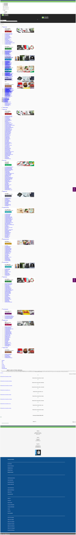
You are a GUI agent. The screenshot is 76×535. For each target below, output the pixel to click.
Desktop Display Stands (8, 132)
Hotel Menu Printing (7, 179)
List (2, 372)
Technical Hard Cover (8, 204)
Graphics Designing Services (8, 178)
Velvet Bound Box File (8, 104)
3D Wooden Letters (7, 117)
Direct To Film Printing (8, 292)
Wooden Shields (7, 105)
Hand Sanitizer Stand (7, 142)
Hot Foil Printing (7, 200)
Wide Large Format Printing (8, 69)
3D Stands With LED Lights (8, 116)
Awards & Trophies (7, 269)
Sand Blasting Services (8, 153)
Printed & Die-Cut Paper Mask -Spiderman (38, 382)
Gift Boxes (6, 225)
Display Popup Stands (8, 60)
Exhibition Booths (7, 137)
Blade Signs (6, 121)
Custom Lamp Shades (8, 214)
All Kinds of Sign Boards (8, 37)
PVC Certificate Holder (8, 201)
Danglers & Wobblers (7, 58)
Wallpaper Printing (7, 68)
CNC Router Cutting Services (9, 41)
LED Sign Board (7, 147)
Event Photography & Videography (9, 316)
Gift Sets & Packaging (8, 271)
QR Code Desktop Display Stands (9, 151)
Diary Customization (7, 223)
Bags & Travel (7, 270)
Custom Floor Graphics (8, 56)
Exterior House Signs (7, 138)
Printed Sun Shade (7, 73)
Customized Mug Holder (8, 77)
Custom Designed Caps (8, 246)
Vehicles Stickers (7, 300)
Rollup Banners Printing (8, 66)
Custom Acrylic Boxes (8, 43)
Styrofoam (6, 156)
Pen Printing (6, 71)
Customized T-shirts (7, 250)
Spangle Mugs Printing (8, 232)
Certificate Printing (7, 172)
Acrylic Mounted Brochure (8, 167)
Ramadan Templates (7, 90)
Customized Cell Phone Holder (9, 76)
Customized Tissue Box (8, 221)
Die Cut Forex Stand (7, 94)
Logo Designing (7, 183)
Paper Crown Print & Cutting (8, 227)
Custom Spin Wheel (7, 128)
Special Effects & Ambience (8, 318)
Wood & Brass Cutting (8, 158)
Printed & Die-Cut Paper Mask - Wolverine (38, 400)
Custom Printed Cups (7, 247)
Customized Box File (7, 198)
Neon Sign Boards (7, 149)
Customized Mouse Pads (8, 92)
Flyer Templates (7, 89)
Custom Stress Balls (7, 215)
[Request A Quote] (38, 379)
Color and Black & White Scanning (9, 173)
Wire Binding (6, 205)
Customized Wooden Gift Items (9, 222)
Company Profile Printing (8, 55)
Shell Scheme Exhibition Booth (9, 154)
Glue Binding (6, 199)
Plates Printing (7, 257)
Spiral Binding (7, 202)
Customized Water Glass (8, 251)
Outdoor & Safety (7, 273)
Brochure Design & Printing (8, 51)
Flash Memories (7, 98)
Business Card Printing (8, 52)
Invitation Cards (7, 180)
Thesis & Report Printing (8, 188)
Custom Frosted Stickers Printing (9, 127)
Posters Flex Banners (7, 297)
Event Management (7, 136)
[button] (38, 23)
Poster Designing (7, 64)
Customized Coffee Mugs (8, 63)
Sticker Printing (7, 187)
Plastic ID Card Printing (8, 230)
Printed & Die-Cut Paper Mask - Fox (38, 391)
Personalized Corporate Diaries (9, 229)
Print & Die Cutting (7, 65)
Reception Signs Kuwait (8, 103)
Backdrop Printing (7, 38)
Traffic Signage (7, 157)
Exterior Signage (7, 97)
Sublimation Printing (7, 74)
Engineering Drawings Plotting (9, 177)
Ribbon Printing (7, 231)
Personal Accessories (7, 274)
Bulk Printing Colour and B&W (9, 169)
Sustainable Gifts (7, 275)
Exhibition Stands (7, 96)
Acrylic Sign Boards (7, 119)
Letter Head (6, 63)
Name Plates (6, 226)
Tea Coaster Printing (7, 234)
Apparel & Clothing (7, 268)
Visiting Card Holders (8, 75)
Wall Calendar (7, 235)
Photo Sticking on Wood (8, 184)
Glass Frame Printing (7, 253)
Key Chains (6, 100)
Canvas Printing (7, 171)
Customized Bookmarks (8, 218)
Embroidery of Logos (7, 95)
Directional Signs (7, 134)
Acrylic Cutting (7, 35)
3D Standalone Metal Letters (8, 33)
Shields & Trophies (7, 344)
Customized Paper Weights (8, 78)
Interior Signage (7, 99)
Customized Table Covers (8, 130)
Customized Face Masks (8, 174)
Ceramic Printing (7, 40)
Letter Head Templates (8, 88)
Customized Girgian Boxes (8, 219)
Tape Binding (6, 203)
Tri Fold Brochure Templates (8, 91)
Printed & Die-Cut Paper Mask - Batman (38, 409)
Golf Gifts (6, 272)
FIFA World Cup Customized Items (9, 224)
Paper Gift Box (7, 228)
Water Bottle (6, 236)
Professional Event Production (9, 317)
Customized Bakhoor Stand (8, 216)
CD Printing (6, 245)
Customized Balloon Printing (8, 217)
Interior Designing (7, 143)
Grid (1, 372)
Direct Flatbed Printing (8, 133)
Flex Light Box (7, 141)
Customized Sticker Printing (8, 129)
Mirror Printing (7, 70)
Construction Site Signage (8, 124)
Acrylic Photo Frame (7, 36)
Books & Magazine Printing (8, 50)
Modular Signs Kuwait (8, 148)
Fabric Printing (7, 61)
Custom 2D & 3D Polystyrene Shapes (10, 42)
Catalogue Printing (7, 53)
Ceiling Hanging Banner (8, 54)
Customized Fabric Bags (8, 249)
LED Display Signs (7, 146)
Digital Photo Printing (8, 59)
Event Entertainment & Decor (9, 315)
